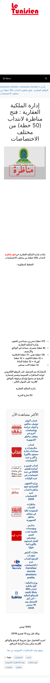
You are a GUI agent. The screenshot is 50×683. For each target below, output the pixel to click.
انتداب (28, 657)
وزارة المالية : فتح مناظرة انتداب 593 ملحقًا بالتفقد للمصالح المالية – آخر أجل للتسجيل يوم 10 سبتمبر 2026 (31, 595)
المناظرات (18, 657)
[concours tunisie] (25, 9)
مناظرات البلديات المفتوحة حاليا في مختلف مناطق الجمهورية (31, 512)
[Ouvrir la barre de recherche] (46, 79)
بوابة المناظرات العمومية (15, 662)
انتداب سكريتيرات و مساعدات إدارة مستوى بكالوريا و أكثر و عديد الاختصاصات (31, 452)
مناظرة (19, 667)
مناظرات (8, 667)
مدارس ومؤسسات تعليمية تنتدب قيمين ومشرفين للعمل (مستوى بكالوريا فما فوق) (31, 536)
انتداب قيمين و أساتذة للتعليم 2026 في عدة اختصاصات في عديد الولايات (31, 471)
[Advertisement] (25, 46)
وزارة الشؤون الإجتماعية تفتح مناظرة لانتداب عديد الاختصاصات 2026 (31, 491)
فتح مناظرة (10, 254)
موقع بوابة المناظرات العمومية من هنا (25, 650)
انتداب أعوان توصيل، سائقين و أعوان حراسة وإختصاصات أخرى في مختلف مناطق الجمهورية (31, 430)
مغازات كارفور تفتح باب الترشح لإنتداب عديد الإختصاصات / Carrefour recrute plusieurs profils (31, 565)
